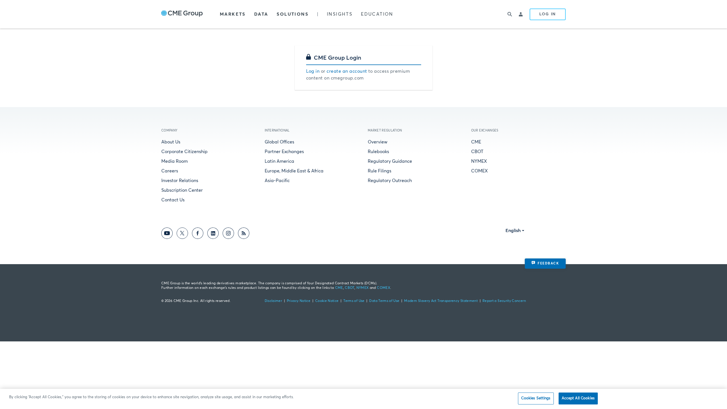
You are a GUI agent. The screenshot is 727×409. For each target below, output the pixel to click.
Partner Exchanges (284, 151)
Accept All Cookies (578, 398)
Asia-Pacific (277, 180)
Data (261, 14)
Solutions (292, 14)
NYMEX (479, 161)
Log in (313, 71)
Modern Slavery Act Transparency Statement (441, 301)
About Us (170, 142)
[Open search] (509, 14)
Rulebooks (378, 151)
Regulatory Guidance (390, 161)
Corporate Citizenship (184, 151)
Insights (339, 14)
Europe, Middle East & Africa (294, 171)
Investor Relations (179, 180)
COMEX (479, 171)
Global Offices (279, 142)
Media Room (174, 161)
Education (377, 14)
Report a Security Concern (504, 301)
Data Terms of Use (384, 301)
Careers (169, 171)
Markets (233, 14)
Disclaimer (273, 301)
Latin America (279, 161)
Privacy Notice (298, 301)
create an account (347, 71)
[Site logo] (182, 14)
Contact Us (173, 200)
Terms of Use (353, 301)
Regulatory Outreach (390, 180)
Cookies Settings (535, 398)
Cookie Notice (327, 301)
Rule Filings (379, 171)
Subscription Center (182, 190)
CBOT (477, 151)
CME (476, 142)
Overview (377, 142)
